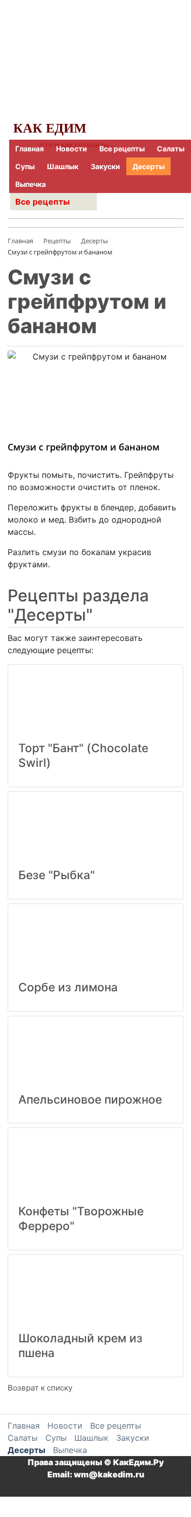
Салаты (170, 148)
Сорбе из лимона (68, 987)
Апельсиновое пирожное (90, 1099)
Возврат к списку (40, 1388)
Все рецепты (122, 148)
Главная (29, 148)
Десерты (148, 166)
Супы (25, 166)
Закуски (105, 166)
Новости (71, 148)
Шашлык (62, 166)
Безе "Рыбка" (56, 875)
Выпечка (30, 184)
